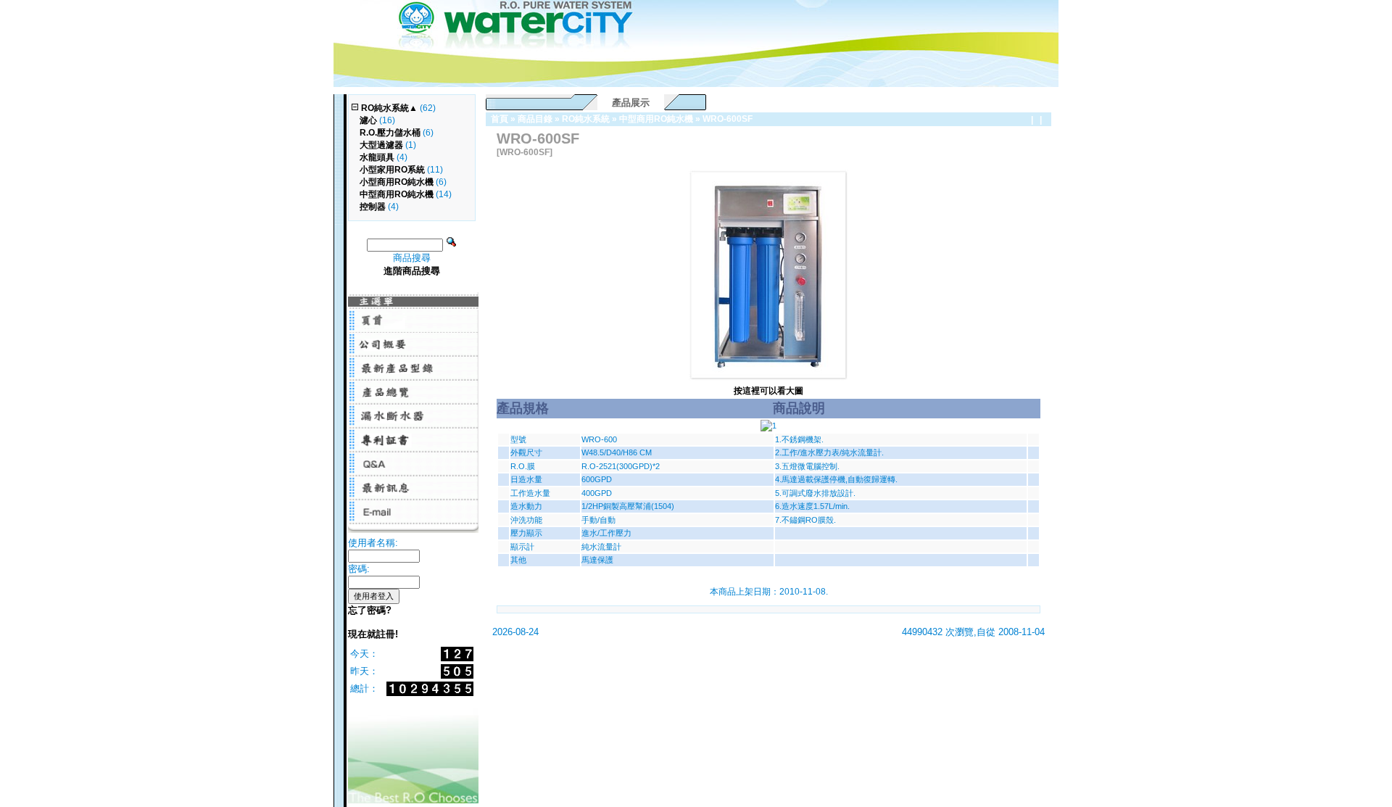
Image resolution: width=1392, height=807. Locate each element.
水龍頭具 (377, 157)
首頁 (499, 119)
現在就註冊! (373, 634)
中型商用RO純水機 (656, 119)
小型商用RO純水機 (397, 182)
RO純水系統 (586, 119)
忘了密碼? (370, 610)
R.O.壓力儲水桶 (390, 133)
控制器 (373, 207)
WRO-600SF (728, 119)
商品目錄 (535, 119)
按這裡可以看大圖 (768, 391)
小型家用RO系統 (392, 170)
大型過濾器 (381, 145)
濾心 (368, 120)
